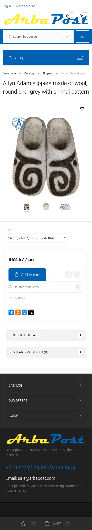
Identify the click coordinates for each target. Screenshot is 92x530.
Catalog (15, 57)
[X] (31, 312)
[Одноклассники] (18, 312)
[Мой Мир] (24, 312)
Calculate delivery (26, 287)
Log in (7, 6)
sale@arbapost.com (36, 478)
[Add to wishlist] (82, 109)
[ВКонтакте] (11, 312)
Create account (24, 6)
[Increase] (46, 156)
